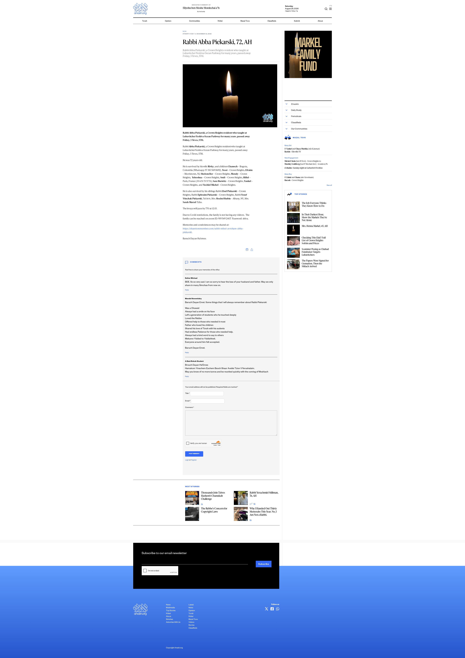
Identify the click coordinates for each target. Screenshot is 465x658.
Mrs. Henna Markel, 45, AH (315, 226)
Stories (191, 625)
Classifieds (271, 21)
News (184, 31)
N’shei (220, 21)
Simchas (169, 620)
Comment (189, 408)
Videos (191, 622)
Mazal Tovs (245, 21)
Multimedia (170, 608)
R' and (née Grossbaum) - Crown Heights (299, 179)
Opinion (168, 21)
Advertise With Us (173, 622)
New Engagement (291, 158)
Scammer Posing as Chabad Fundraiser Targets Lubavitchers (315, 251)
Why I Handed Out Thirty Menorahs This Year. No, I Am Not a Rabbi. (263, 511)
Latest (191, 605)
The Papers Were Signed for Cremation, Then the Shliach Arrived (315, 263)
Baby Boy (288, 174)
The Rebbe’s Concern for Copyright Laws (214, 509)
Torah (144, 21)
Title (187, 394)
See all (329, 186)
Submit (297, 21)
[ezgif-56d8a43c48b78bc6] (308, 54)
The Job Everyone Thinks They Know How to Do (314, 204)
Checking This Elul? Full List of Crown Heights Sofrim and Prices (314, 240)
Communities (194, 21)
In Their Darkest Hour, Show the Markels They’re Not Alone (314, 217)
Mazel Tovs (193, 620)
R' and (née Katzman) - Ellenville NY (302, 150)
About (320, 21)
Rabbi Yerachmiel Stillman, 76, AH (264, 494)
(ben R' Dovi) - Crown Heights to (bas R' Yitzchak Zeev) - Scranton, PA (306, 162)
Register (194, 460)
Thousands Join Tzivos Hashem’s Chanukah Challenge (213, 496)
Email (187, 401)
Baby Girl (288, 146)
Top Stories (170, 611)
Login (187, 460)
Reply (187, 290)
